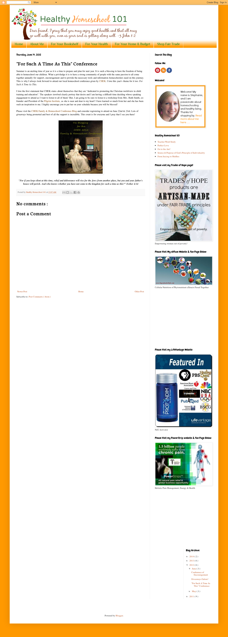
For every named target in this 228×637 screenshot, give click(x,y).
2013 (192, 560)
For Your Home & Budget (132, 44)
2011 (192, 596)
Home (19, 44)
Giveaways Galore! (199, 579)
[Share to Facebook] (75, 192)
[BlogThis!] (67, 192)
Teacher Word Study (167, 141)
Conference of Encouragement (199, 573)
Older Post (139, 291)
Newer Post (22, 291)
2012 (192, 564)
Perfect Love (163, 145)
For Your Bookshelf (64, 44)
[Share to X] (71, 192)
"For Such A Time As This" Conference (200, 584)
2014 (192, 556)
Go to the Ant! (164, 149)
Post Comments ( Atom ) (40, 296)
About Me (37, 44)
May (194, 591)
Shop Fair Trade (168, 44)
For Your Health (96, 44)
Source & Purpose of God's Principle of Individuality (181, 152)
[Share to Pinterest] (78, 192)
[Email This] (64, 192)
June (194, 568)
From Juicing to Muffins (168, 156)
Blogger (119, 615)
